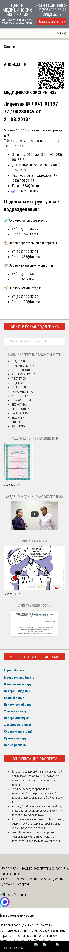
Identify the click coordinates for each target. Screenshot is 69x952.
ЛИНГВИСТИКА (20, 409)
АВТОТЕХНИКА (20, 396)
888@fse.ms (51, 14)
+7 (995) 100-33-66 (25, 296)
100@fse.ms (31, 302)
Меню (61, 33)
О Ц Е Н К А (18, 383)
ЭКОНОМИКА (19, 404)
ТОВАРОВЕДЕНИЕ (22, 400)
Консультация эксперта (35, 758)
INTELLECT (17, 422)
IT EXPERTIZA (19, 378)
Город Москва (14, 670)
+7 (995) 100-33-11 (25, 251)
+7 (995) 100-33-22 (52, 10)
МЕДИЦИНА (18, 361)
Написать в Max (27, 191)
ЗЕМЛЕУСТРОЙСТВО (23, 374)
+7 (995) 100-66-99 (25, 274)
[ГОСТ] (34, 636)
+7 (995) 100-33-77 (25, 229)
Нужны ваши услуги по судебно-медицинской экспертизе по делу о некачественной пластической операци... (37, 837)
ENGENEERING (20, 387)
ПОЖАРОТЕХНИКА (22, 391)
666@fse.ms (31, 279)
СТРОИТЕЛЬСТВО (21, 370)
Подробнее (42, 941)
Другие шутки (12, 593)
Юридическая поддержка (34, 327)
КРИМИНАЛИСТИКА (23, 365)
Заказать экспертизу (52, 21)
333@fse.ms (31, 257)
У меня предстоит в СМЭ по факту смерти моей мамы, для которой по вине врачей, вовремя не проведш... (38, 824)
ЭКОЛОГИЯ (18, 417)
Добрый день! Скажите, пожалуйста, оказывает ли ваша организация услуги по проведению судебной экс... (37, 811)
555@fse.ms (29, 234)
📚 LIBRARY (18, 426)
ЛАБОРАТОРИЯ (20, 413)
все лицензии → (14, 484)
